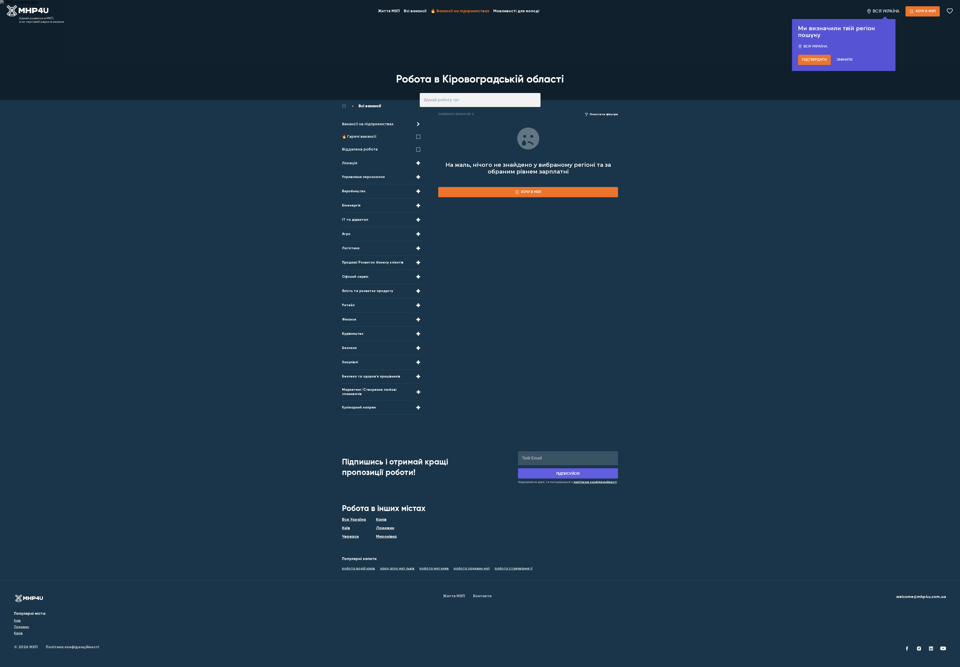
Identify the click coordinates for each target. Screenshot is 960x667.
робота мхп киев (434, 568)
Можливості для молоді (516, 11)
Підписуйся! (568, 474)
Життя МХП (389, 11)
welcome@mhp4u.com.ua (921, 597)
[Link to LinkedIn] (931, 649)
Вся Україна (354, 520)
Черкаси (350, 537)
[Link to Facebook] (907, 649)
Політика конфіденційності (72, 647)
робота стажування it (513, 568)
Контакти (482, 596)
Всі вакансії (415, 11)
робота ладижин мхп (472, 568)
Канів (381, 520)
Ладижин (385, 528)
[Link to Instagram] (919, 649)
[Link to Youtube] (943, 649)
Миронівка (386, 537)
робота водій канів (358, 568)
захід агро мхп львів (397, 568)
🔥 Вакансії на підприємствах (459, 11)
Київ (346, 528)
